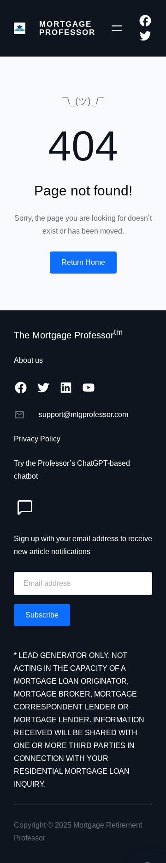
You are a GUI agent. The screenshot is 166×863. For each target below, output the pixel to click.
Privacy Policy (37, 439)
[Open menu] (117, 28)
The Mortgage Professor (68, 335)
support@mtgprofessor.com (83, 414)
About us (28, 360)
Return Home (83, 262)
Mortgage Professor (67, 27)
